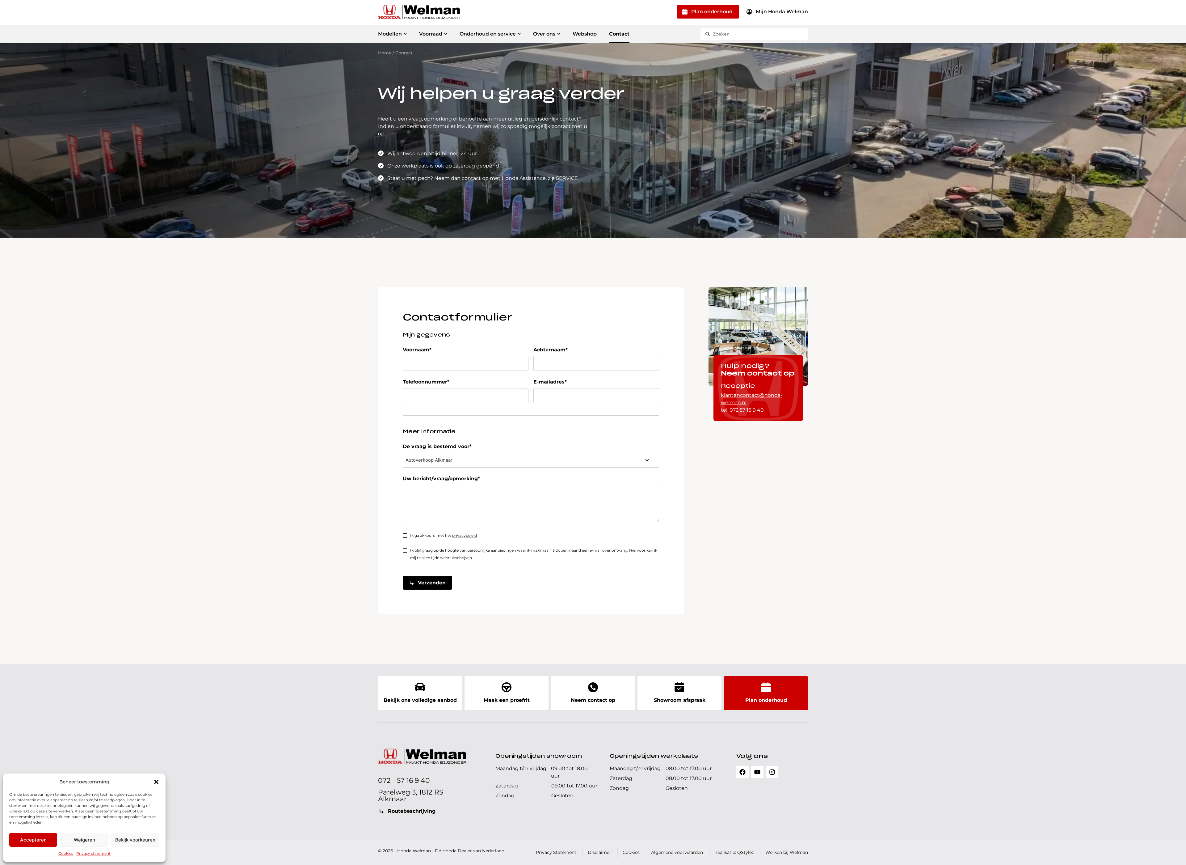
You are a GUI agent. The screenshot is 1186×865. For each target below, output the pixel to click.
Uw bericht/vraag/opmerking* (441, 478)
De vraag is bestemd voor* (437, 446)
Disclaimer (599, 852)
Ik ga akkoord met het (443, 535)
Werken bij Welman (786, 852)
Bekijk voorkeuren (135, 840)
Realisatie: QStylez (734, 852)
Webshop (585, 34)
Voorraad (430, 34)
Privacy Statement (556, 852)
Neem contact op (593, 700)
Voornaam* (417, 350)
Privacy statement (93, 853)
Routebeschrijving (411, 811)
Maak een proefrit (507, 700)
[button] (156, 782)
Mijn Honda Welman (782, 12)
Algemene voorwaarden (677, 852)
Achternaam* (550, 350)
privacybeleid (464, 535)
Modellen (390, 34)
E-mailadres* (550, 382)
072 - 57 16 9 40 (404, 780)
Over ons (544, 34)
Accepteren (33, 840)
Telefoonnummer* (426, 382)
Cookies (65, 853)
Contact (619, 34)
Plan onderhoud (712, 12)
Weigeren (84, 840)
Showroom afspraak (679, 700)
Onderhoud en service (488, 34)
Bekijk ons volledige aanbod (420, 700)
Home (384, 53)
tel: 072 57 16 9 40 (742, 410)
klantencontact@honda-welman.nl (751, 398)
